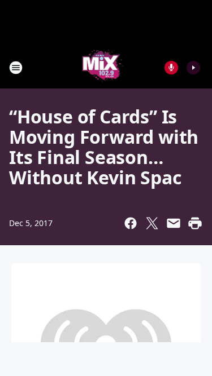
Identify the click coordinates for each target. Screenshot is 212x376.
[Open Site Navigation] (16, 67)
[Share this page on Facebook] (131, 223)
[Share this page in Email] (173, 223)
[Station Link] (102, 67)
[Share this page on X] (152, 223)
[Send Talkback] (171, 67)
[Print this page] (195, 223)
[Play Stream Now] (193, 67)
